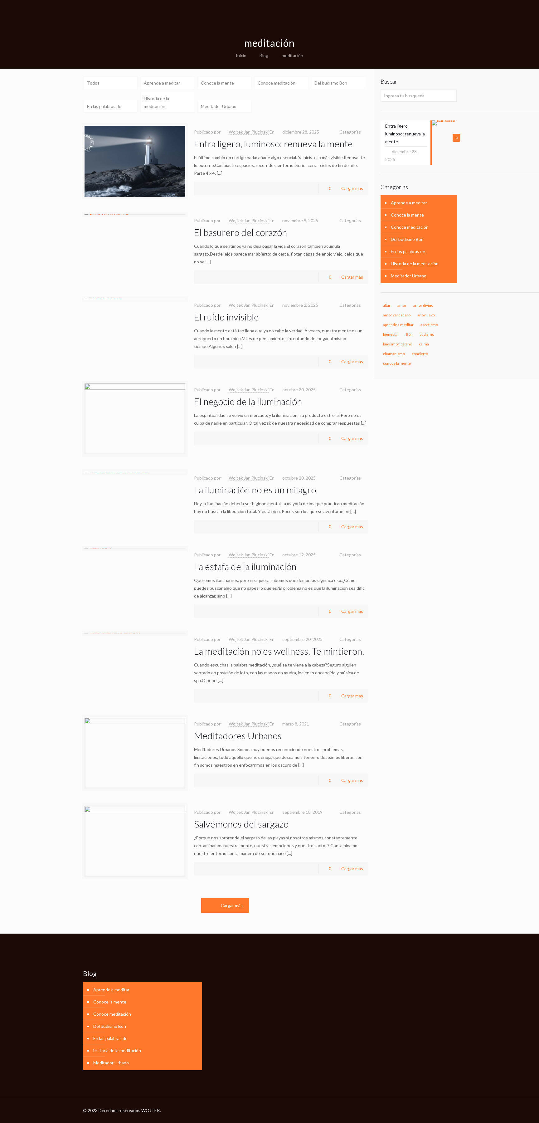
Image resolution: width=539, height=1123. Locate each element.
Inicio (241, 55)
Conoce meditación (276, 82)
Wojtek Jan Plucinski (249, 131)
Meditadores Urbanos (238, 735)
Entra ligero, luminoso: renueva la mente (273, 143)
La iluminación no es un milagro (255, 489)
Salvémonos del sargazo (241, 823)
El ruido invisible (226, 316)
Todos (93, 82)
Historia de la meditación (156, 102)
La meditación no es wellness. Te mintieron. (279, 651)
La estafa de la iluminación (245, 566)
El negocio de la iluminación (248, 401)
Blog (264, 55)
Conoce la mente (217, 82)
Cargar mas (352, 188)
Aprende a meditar (162, 82)
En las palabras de (104, 106)
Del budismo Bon (330, 82)
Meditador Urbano (218, 106)
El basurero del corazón (240, 232)
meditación (292, 55)
